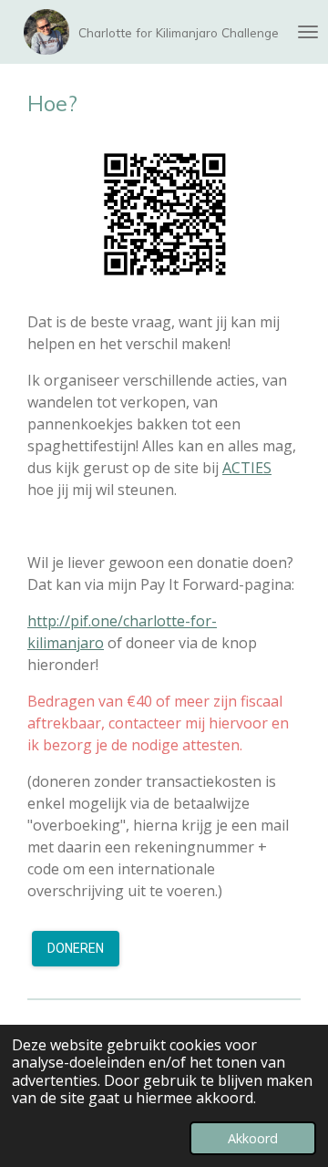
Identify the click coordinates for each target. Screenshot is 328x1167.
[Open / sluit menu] (308, 32)
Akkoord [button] (253, 1138)
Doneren (75, 948)
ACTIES (247, 468)
